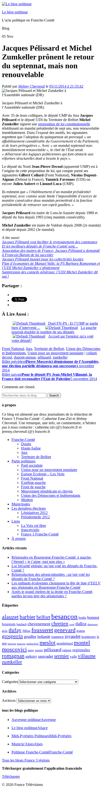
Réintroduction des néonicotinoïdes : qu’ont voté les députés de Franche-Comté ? (50, 576)
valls (73, 656)
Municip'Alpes (27, 744)
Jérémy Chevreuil (31, 86)
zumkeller (60, 357)
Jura (29, 349)
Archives (9, 701)
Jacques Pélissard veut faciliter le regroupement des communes (49, 242)
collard (91, 353)
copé (71, 624)
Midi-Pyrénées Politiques (41, 736)
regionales (81, 650)
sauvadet (45, 656)
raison (66, 650)
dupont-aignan (25, 357)
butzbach (22, 624)
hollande (43, 637)
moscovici (14, 649)
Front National (13, 349)
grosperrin (12, 636)
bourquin (9, 624)
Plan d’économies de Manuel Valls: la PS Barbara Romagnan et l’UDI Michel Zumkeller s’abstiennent (51, 265)
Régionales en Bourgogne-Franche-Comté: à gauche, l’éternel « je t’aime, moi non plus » (51, 559)
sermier (61, 656)
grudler (30, 636)
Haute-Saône (31, 448)
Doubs (26, 444)
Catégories (10, 682)
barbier (27, 617)
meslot (48, 642)
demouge (92, 624)
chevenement (39, 623)
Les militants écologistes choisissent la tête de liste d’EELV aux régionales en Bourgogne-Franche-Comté (56, 585)
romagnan (13, 656)
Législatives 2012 (34, 513)
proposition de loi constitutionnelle (64, 124)
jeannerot (57, 637)
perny (31, 650)
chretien (59, 623)
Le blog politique (15, 12)
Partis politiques (23, 461)
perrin (39, 650)
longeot (12, 643)
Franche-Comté (23, 440)
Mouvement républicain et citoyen (47, 491)
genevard (64, 630)
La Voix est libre (33, 526)
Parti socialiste (32, 465)
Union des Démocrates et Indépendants (50, 495)
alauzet (10, 617)
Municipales (20, 504)
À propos (18, 538)
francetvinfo (30, 530)
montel (82, 643)
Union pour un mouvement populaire (56, 353)
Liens (15, 521)
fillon (26, 631)
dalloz (80, 623)
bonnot (93, 617)
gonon (80, 631)
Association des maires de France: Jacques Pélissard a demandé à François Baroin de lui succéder (51, 253)
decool (7, 357)
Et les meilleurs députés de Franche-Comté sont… (40, 246)
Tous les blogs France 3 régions (26, 760)
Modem (27, 500)
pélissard (44, 357)
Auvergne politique (33, 720)
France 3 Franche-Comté (40, 534)
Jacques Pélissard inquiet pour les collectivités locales (42, 259)
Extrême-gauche (33, 483)
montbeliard (65, 643)
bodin (82, 618)
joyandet (72, 636)
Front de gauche (33, 487)
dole (5, 631)
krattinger (88, 637)
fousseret (42, 630)
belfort (43, 617)
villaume (87, 656)
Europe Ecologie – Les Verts (42, 474)
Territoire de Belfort (49, 349)
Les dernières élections (28, 508)
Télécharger (11, 776)
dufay (15, 630)
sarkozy (31, 656)
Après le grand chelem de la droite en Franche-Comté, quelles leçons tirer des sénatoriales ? (52, 594)
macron (21, 643)
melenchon (32, 643)
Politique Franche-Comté (42, 752)
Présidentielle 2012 (35, 517)
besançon (64, 616)
